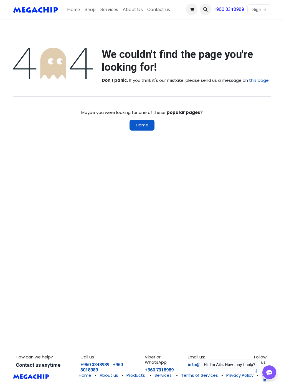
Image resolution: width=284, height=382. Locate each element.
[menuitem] (73, 9)
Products (135, 375)
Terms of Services (199, 375)
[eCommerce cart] (191, 9)
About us (109, 375)
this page (259, 80)
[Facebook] (256, 371)
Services (163, 375)
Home (142, 125)
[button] (205, 9)
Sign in (259, 9)
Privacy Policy (239, 375)
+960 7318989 (159, 370)
